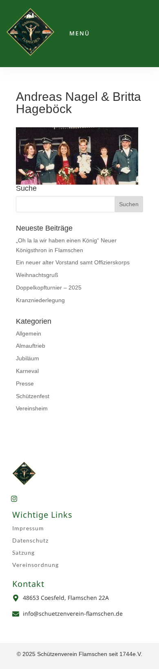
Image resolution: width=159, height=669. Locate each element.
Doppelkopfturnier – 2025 (49, 287)
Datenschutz (30, 540)
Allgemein (28, 333)
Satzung (23, 552)
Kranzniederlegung (40, 300)
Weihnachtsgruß (37, 275)
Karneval (27, 371)
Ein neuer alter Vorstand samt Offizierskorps (73, 262)
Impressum (28, 528)
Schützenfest (32, 396)
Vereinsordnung (35, 564)
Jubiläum (27, 358)
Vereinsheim (32, 408)
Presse (25, 383)
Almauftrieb (30, 345)
